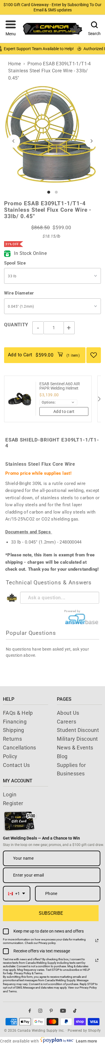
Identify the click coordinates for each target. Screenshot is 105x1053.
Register (13, 803)
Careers (66, 722)
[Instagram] (40, 1011)
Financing (15, 722)
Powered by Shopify (84, 1031)
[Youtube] (63, 1011)
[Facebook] (30, 1011)
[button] (10, 29)
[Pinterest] (51, 1011)
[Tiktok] (74, 1011)
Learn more (86, 1041)
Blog (62, 756)
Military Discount (77, 739)
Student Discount (78, 730)
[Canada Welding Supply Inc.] (52, 28)
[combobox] (16, 893)
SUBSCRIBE (51, 913)
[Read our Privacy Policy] (96, 940)
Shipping (13, 730)
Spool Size (15, 263)
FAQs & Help (18, 713)
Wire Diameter (19, 293)
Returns (12, 739)
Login (9, 794)
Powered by (72, 611)
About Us (68, 713)
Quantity (16, 324)
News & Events (75, 747)
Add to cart (64, 411)
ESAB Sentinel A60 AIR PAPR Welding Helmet (59, 386)
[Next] (91, 141)
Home (14, 63)
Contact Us (16, 765)
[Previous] (13, 141)
